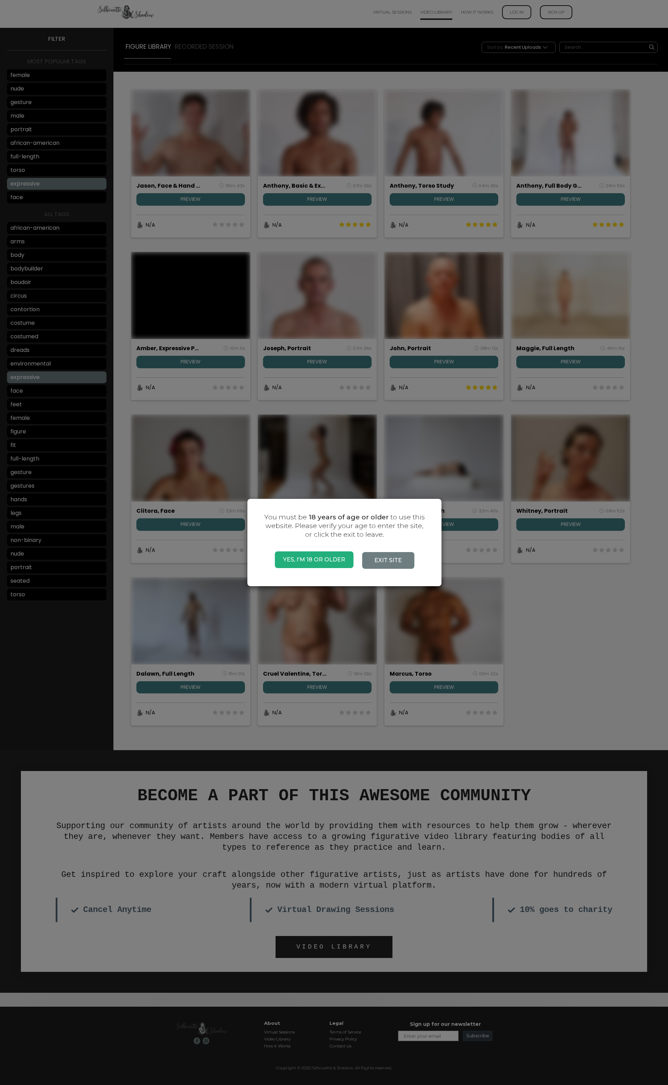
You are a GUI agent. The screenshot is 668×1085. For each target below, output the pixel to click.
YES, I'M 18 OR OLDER (314, 559)
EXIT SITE (388, 560)
